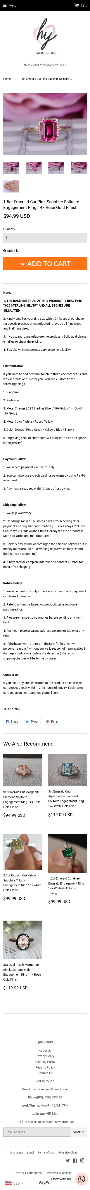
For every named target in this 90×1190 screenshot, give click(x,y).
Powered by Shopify (59, 1172)
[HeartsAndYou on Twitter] (68, 1161)
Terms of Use (46, 1152)
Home (7, 78)
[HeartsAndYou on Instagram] (82, 1161)
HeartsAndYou (34, 1172)
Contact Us (45, 1073)
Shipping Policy (45, 1061)
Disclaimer (16, 1152)
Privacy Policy (45, 1056)
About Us (45, 1050)
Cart (83, 5)
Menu (12, 5)
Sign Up (78, 1132)
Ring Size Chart (67, 1152)
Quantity (9, 229)
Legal (30, 1152)
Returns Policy (45, 1067)
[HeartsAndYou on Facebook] (75, 1161)
